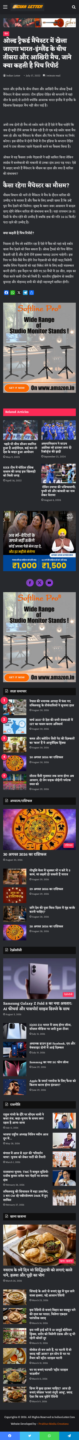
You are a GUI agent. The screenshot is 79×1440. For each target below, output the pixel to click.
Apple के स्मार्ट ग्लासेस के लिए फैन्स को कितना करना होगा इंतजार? (52, 1083)
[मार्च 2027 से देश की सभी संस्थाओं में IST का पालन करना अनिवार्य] (14, 726)
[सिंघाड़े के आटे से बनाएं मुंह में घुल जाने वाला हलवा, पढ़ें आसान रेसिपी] (14, 1297)
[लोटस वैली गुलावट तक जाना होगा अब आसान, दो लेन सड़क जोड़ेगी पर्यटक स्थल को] (14, 782)
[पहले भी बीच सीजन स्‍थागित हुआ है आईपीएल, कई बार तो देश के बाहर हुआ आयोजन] (20, 430)
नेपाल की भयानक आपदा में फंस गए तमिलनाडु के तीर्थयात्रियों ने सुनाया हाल (51, 703)
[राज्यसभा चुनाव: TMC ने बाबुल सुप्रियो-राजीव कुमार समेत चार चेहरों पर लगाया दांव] (64, 1178)
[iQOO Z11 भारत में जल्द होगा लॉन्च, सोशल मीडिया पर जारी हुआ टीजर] (14, 1031)
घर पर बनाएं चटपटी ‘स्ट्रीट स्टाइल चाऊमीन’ (48, 1372)
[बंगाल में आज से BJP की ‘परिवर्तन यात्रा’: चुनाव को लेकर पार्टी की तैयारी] (64, 1159)
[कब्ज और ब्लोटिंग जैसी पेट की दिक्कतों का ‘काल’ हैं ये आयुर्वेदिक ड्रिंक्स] (14, 745)
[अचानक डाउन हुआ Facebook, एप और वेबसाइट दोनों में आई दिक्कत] (14, 1050)
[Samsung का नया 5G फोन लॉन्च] (14, 1068)
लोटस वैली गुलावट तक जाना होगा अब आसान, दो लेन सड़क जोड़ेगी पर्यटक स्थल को (51, 780)
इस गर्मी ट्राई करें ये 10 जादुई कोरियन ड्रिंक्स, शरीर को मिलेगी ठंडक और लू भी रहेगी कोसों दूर (52, 1334)
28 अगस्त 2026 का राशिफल (46, 926)
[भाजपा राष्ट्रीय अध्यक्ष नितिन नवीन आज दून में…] (64, 1140)
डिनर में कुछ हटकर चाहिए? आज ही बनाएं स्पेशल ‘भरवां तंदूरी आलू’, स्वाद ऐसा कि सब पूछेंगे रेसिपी (50, 1392)
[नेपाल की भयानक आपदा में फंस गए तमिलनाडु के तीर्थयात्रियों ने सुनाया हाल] (14, 707)
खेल (6, 33)
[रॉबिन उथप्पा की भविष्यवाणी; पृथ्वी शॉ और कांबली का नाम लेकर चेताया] (58, 473)
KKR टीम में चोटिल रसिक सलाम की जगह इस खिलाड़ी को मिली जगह (19, 471)
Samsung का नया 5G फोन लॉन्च (48, 1062)
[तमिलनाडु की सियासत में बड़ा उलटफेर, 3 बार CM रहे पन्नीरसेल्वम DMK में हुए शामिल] (64, 1198)
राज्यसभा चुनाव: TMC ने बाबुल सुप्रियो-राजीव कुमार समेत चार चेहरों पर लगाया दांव (26, 1176)
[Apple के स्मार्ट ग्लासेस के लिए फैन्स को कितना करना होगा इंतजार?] (14, 1087)
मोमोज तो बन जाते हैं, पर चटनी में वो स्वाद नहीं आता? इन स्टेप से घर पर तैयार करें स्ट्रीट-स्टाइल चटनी (50, 1354)
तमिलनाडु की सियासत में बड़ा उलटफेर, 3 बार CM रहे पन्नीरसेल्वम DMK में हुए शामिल (25, 1196)
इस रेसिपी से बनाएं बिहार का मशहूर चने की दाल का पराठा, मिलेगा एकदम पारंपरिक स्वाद (52, 1314)
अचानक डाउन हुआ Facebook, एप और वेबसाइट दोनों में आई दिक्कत (52, 1046)
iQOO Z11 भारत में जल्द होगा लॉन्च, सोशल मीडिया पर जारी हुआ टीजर (50, 1027)
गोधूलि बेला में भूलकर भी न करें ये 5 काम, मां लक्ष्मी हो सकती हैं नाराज (49, 872)
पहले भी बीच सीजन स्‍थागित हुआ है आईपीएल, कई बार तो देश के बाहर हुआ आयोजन (20, 448)
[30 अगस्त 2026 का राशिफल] (14, 763)
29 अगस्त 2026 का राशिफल (46, 889)
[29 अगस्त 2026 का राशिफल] (14, 895)
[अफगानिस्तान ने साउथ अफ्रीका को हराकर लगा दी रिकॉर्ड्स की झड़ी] (58, 430)
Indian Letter (13, 75)
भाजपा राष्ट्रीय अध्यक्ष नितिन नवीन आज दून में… (25, 1137)
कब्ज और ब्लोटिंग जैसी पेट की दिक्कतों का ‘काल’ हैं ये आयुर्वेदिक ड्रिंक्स (52, 741)
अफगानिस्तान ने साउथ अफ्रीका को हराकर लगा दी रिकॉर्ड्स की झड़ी (56, 447)
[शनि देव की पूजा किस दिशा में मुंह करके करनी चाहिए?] (14, 914)
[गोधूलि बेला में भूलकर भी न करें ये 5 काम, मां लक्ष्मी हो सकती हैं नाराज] (14, 876)
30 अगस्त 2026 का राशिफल (46, 757)
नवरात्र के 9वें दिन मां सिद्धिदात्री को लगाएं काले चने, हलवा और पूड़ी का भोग (37, 1273)
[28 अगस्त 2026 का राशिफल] (14, 932)
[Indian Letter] (27, 7)
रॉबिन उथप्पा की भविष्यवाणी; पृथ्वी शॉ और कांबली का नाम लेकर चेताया (58, 491)
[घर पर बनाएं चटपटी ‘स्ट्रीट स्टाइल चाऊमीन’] (14, 1376)
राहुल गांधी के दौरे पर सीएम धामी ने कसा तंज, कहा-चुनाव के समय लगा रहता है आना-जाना (23, 1119)
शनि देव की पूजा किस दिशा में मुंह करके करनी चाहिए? (52, 910)
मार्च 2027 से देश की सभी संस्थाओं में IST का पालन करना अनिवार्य (51, 722)
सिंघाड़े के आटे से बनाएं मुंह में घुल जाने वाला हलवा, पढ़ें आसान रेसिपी (51, 1293)
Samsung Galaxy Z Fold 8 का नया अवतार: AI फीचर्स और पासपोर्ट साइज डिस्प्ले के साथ (37, 1006)
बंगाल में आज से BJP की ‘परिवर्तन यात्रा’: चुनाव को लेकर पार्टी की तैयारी (24, 1155)
